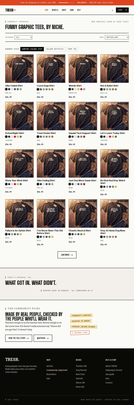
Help (79, 10)
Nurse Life (80, 383)
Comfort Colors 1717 (32, 49)
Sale (48, 378)
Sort (102, 37)
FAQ (107, 378)
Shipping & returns (113, 370)
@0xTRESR (41, 338)
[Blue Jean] (18, 89)
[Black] (6, 89)
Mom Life (80, 387)
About (64, 10)
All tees (49, 366)
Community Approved (56, 370)
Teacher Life (81, 366)
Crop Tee (72, 49)
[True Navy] (9, 89)
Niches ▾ (55, 10)
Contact (109, 383)
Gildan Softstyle (55, 49)
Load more (65, 255)
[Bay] (21, 89)
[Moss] (47, 89)
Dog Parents (81, 370)
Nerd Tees (80, 374)
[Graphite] (73, 89)
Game (72, 10)
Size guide (109, 374)
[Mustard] (78, 89)
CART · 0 (122, 10)
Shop (46, 10)
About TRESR (111, 366)
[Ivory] (12, 89)
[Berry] (81, 89)
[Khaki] (49, 89)
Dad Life (79, 378)
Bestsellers (51, 374)
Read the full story (17, 338)
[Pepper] (41, 89)
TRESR (9, 10)
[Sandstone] (44, 89)
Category (9, 37)
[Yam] (52, 89)
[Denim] (15, 89)
